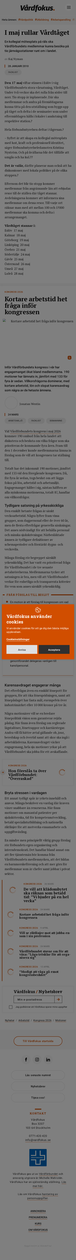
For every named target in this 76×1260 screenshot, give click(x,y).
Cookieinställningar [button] (18, 639)
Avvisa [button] (22, 649)
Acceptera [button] (54, 649)
